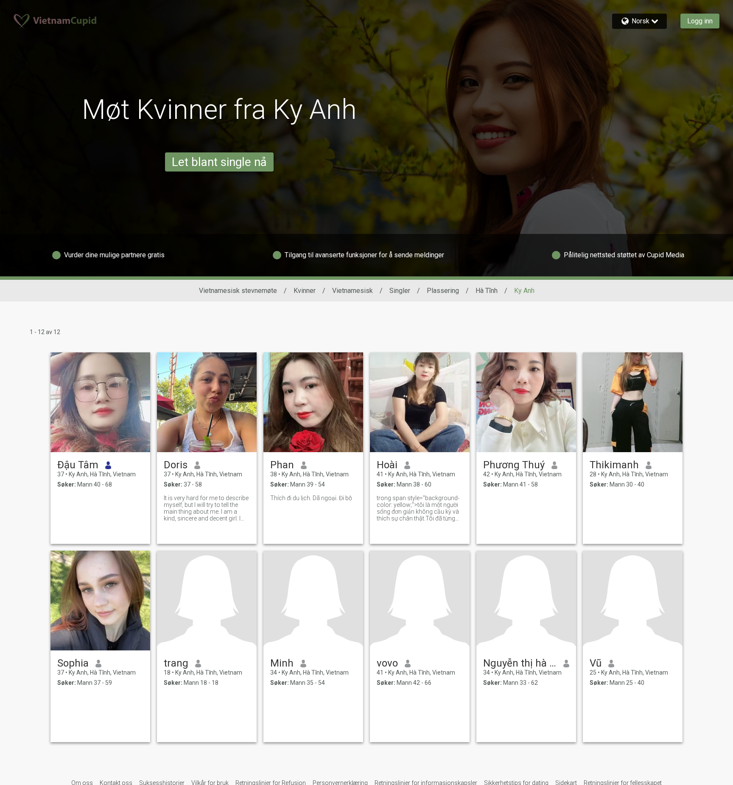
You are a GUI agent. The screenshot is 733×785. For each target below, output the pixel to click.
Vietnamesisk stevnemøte (238, 291)
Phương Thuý (514, 465)
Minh (282, 663)
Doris (175, 465)
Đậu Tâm (77, 465)
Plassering (443, 291)
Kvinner (305, 291)
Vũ (596, 663)
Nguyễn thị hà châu (520, 663)
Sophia (73, 663)
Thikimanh (614, 465)
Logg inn (700, 21)
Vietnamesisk (352, 291)
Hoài (387, 465)
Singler (399, 291)
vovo (387, 663)
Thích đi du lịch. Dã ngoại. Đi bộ (311, 498)
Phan (282, 465)
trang (176, 663)
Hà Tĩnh (487, 291)
